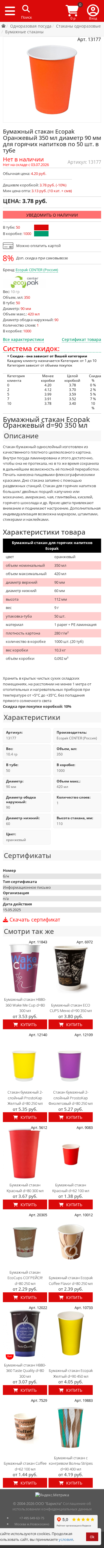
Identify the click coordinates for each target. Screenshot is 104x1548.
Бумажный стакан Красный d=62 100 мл (70, 1187)
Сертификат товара (81, 339)
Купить (28, 1024)
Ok (92, 1537)
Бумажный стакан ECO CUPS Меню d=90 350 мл (71, 1008)
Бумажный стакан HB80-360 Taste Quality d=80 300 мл (25, 1370)
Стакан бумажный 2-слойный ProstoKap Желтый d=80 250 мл (25, 1098)
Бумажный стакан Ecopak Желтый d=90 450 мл (71, 1373)
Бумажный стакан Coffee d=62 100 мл (25, 1466)
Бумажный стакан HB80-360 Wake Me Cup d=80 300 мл (25, 1005)
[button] (93, 11)
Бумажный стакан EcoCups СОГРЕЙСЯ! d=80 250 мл (25, 1278)
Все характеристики (23, 339)
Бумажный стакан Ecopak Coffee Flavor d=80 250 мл (71, 1280)
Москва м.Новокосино (31, 1524)
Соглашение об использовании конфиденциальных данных (52, 1506)
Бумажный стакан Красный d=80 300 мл (25, 1187)
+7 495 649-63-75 (31, 1518)
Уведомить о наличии (52, 215)
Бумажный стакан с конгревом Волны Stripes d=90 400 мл (71, 1463)
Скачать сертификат (34, 920)
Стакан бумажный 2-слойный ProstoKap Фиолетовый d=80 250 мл (71, 1098)
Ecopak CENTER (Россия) (37, 269)
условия (66, 1539)
